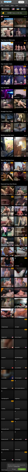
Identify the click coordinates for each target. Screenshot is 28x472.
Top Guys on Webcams (8, 40)
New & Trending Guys (7, 160)
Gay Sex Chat (5, 87)
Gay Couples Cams (6, 64)
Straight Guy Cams (6, 111)
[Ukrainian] (18, 9)
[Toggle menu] (1, 2)
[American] (13, 9)
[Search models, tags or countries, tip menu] (26, 5)
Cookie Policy (17, 466)
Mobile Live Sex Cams (7, 135)
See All (25, 16)
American (6, 16)
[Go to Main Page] (8, 2)
